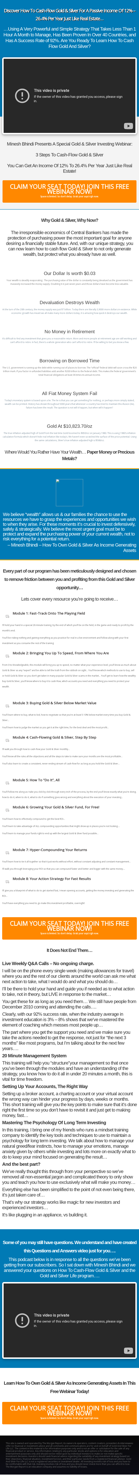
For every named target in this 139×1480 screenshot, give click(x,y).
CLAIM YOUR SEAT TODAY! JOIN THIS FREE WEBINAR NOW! (69, 190)
